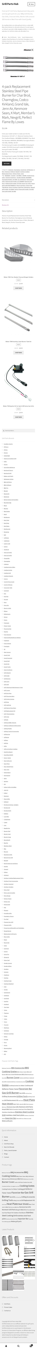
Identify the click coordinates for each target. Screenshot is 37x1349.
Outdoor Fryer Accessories (11, 881)
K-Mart (5, 793)
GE (4, 649)
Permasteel (7, 904)
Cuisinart (6, 590)
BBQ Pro (6, 488)
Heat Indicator (8, 761)
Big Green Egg (7, 502)
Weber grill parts (7, 1121)
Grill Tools (21, 1100)
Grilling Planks (8, 728)
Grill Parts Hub (10, 4)
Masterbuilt (7, 840)
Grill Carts (6, 681)
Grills (5, 746)
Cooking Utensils (8, 576)
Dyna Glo (6, 605)
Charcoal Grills (8, 552)
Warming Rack (8, 1048)
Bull (5, 535)
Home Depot (7, 772)
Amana (6, 453)
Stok (5, 987)
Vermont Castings (9, 1033)
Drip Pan (6, 596)
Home (5, 37)
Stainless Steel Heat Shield (12, 1219)
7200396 (24, 175)
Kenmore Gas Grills (13, 1107)
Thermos (6, 1013)
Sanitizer (6, 948)
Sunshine (6, 998)
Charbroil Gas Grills (27, 1182)
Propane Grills (7, 925)
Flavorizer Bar (7, 629)
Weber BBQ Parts (20, 1118)
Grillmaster (7, 734)
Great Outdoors (8, 670)
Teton (5, 1010)
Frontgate (6, 646)
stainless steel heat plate (15, 1115)
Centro (5, 546)
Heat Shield (7, 1103)
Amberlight (7, 456)
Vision (5, 1045)
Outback (6, 875)
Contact (6, 1157)
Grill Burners (30, 170)
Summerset (7, 992)
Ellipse (5, 611)
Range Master (7, 931)
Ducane (6, 599)
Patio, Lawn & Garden (10, 1150)
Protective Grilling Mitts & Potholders (14, 928)
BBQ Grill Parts (8, 482)
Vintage (6, 1039)
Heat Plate (7, 764)
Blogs (6, 1154)
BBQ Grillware (7, 485)
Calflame (6, 538)
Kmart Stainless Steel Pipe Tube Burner (19, 187)
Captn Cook (7, 543)
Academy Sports (8, 444)
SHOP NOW (18, 288)
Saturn (6, 951)
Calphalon (6, 541)
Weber (5, 1051)
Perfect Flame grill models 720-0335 (24, 189)
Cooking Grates (8, 570)
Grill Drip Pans (7, 693)
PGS (5, 907)
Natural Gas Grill (8, 857)
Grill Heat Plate (28, 1093)
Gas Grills (22, 1093)
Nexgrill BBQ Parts (7, 1109)
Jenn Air (6, 790)
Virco (5, 1042)
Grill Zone (6, 717)
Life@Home (7, 819)
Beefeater (6, 497)
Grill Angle (6, 676)
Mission (6, 852)
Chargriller (7, 558)
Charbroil (10, 170)
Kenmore (7, 171)
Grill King (6, 702)
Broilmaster (7, 529)
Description (5, 200)
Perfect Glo (7, 901)
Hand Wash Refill (8, 755)
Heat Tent (6, 769)
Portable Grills (8, 913)
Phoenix (6, 910)
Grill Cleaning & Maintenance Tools (13, 687)
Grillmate (6, 737)
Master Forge (7, 837)
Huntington (7, 775)
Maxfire (6, 843)
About (6, 1140)
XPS (5, 1054)
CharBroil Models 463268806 (24, 177)
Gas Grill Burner (22, 179)
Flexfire (6, 631)
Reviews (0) (5, 205)
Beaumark (6, 494)
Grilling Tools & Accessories (11, 731)
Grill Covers (7, 690)
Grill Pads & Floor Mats (10, 708)
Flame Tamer (7, 626)
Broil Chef (6, 520)
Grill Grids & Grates (9, 699)
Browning (6, 532)
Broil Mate (6, 526)
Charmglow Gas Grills (20, 1081)
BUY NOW (6, 163)
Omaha (6, 866)
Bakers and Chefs (8, 476)
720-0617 (13, 175)
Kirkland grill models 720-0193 (13, 183)
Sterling (6, 978)
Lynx (5, 825)
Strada (6, 989)
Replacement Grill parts (10, 934)
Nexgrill (17, 171)
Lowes (5, 822)
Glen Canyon (7, 652)
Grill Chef (6, 684)
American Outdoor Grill (10, 458)
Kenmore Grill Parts (26, 1107)
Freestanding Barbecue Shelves (12, 637)
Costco (6, 579)
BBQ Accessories (17, 1068)
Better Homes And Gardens (11, 499)
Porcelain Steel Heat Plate (20, 1109)
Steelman (6, 975)
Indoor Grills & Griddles (10, 787)
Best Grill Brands (12, 37)
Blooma (6, 508)
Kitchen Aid (7, 808)
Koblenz (6, 813)
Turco (5, 1022)
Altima (5, 450)
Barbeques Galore (8, 479)
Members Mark (8, 846)
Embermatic (7, 614)
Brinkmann (7, 517)
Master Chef (7, 831)
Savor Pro (6, 954)
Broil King (6, 523)
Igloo (5, 778)
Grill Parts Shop (9, 1144)
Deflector (5, 1089)
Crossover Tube (8, 588)
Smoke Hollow (7, 966)
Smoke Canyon (8, 963)
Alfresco (6, 447)
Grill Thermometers (9, 714)
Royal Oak (6, 942)
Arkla (5, 461)
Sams (19, 37)
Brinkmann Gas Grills (28, 1179)
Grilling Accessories (9, 1096)
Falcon (5, 617)
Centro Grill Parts (24, 1078)
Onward (6, 869)
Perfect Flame (16, 173)
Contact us (7, 1310)
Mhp (5, 849)
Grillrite (6, 743)
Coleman (6, 564)
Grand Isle (23, 170)
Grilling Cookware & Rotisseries (12, 725)
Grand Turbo (7, 667)
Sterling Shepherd (9, 984)
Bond (5, 514)
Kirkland (12, 171)
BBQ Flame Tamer (22, 1072)
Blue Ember (7, 511)
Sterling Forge (7, 981)
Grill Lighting (7, 705)
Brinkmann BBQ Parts (21, 1074)
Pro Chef (6, 919)
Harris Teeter (7, 758)
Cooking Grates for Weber (16, 1085)
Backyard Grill (7, 473)
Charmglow (17, 170)
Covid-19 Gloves (8, 585)
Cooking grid (29, 1085)
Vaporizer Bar (10, 1118)
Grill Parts (7, 1304)
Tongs (5, 1016)
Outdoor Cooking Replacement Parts (13, 878)
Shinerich (6, 957)
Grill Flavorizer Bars (9, 696)
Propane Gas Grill (8, 922)
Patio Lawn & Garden (9, 893)
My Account (6, 1346)
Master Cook (7, 834)
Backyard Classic (8, 470)
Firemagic (6, 623)
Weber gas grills (27, 1118)
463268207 (7, 175)
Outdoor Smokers (8, 887)
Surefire (6, 1001)
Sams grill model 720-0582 (9, 191)
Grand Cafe (7, 655)
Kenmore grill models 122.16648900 (14, 181)
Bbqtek (6, 491)
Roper (5, 940)
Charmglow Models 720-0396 (9, 179)
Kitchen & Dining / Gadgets (11, 805)
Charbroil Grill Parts (10, 177)
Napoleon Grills (8, 854)
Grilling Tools (22, 1096)
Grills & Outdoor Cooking (10, 749)
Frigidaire (6, 640)
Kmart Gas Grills (26, 183)
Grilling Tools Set (17, 1200)
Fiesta (5, 620)
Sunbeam (6, 995)
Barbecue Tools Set (6, 1068)
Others (6, 872)
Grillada (6, 720)
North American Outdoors (11, 863)
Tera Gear (6, 1007)
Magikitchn (7, 828)
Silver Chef (7, 960)
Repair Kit (30, 1109)
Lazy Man (6, 816)
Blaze (5, 505)
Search (18, 1346)
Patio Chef (6, 890)
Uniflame (6, 1031)
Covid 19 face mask (9, 582)
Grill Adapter (7, 673)
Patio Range (7, 896)
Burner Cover (13, 1077)
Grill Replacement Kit (9, 711)
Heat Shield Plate (8, 766)
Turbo (5, 1019)
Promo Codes (8, 1307)
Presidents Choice (9, 916)
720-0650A (19, 175)
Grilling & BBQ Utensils (10, 722)
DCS (5, 593)
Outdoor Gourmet (8, 884)
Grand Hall (7, 661)
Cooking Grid (7, 573)
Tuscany (6, 1025)
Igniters (6, 781)
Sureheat (6, 1004)
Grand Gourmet (8, 658)
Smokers (6, 969)
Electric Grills (7, 608)
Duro (5, 602)
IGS (5, 784)
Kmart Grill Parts (21, 185)
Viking (5, 1036)
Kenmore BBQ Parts (15, 1207)
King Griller (7, 799)
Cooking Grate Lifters (9, 567)
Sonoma (6, 972)
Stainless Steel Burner (8, 1112)
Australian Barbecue (9, 467)
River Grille (7, 937)
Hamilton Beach (8, 752)
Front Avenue (7, 643)
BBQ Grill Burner (30, 1176)
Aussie (5, 464)
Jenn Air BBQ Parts (24, 1104)
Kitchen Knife (7, 810)
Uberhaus (6, 1028)
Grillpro (6, 740)
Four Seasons (7, 634)
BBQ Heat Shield (10, 1074)
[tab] (18, 200)
